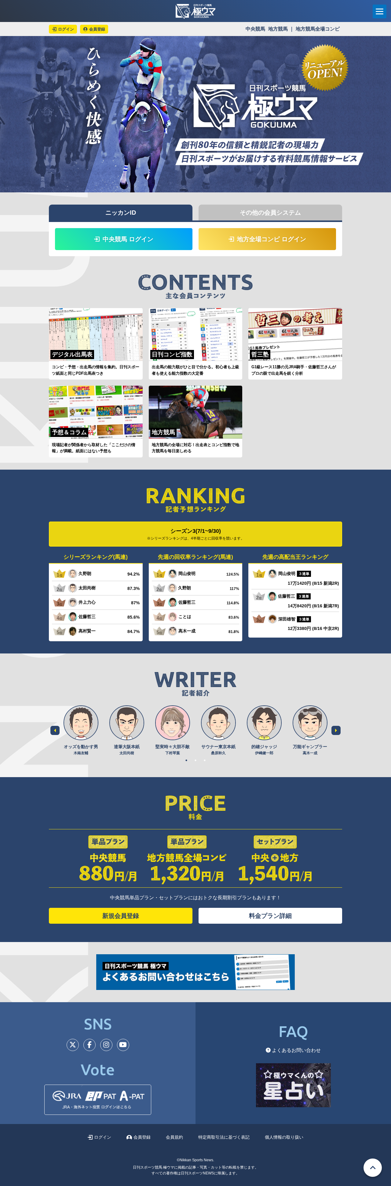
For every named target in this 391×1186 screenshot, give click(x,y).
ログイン (102, 1137)
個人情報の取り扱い (284, 1137)
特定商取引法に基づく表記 (224, 1137)
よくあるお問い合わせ (296, 1050)
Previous (55, 730)
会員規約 (174, 1137)
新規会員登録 (120, 915)
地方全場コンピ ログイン (271, 239)
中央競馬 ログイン (128, 239)
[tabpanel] (81, 730)
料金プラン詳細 (270, 915)
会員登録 (142, 1137)
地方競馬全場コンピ (318, 28)
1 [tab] (186, 760)
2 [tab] (195, 760)
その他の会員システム (270, 212)
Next (336, 730)
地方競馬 (278, 28)
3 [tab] (205, 760)
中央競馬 (255, 28)
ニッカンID (120, 212)
